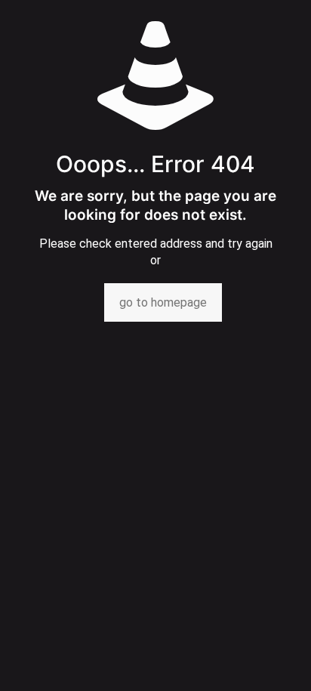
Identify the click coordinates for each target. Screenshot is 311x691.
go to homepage (163, 302)
